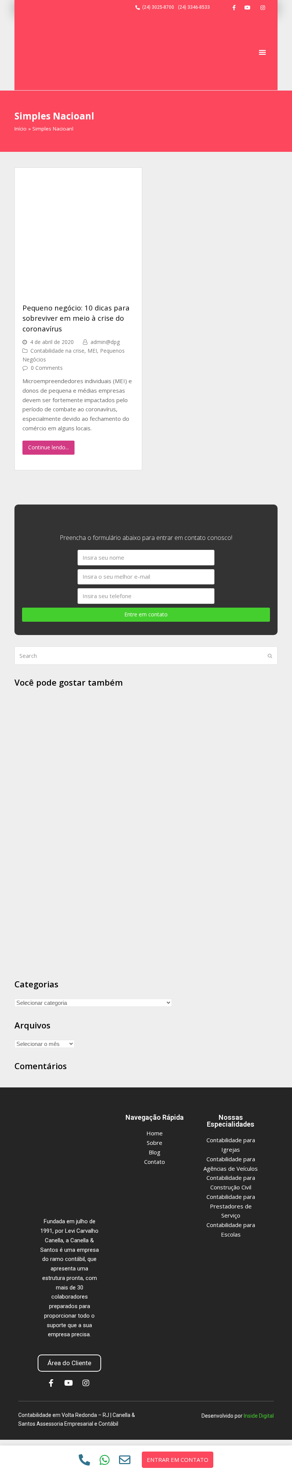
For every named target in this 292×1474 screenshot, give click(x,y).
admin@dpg (105, 341)
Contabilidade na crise (57, 350)
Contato (154, 1161)
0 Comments (47, 367)
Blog (154, 1152)
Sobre (154, 1142)
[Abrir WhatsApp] (273, 1454)
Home (154, 1133)
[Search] (145, 655)
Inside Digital (259, 1416)
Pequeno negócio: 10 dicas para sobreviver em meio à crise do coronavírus (76, 318)
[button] (262, 52)
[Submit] (270, 655)
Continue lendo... (48, 447)
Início (20, 128)
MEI (92, 350)
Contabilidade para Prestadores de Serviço (230, 1206)
